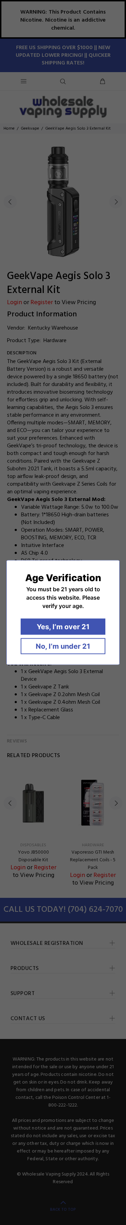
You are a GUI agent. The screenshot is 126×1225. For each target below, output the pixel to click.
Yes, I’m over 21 (63, 627)
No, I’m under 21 (63, 646)
